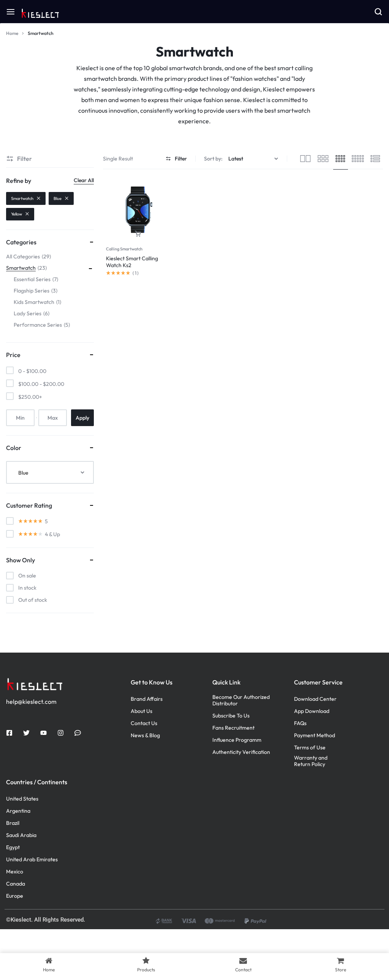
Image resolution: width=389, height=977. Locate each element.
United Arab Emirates (32, 859)
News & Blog (145, 735)
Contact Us (144, 723)
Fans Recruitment (233, 728)
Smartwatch (22, 198)
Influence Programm (236, 740)
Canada (15, 884)
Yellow (16, 214)
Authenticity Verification (241, 752)
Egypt (13, 847)
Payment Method (314, 735)
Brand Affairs (147, 699)
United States (22, 799)
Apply (82, 417)
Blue (58, 198)
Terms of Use (310, 747)
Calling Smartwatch (124, 249)
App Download (311, 711)
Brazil (12, 823)
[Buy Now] (138, 234)
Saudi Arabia (21, 835)
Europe (14, 896)
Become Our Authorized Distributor (241, 700)
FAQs (300, 723)
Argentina (18, 811)
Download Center (315, 699)
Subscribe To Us (231, 716)
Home (12, 33)
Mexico (14, 871)
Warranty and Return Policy (310, 761)
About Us (141, 711)
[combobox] (50, 472)
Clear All (84, 180)
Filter (181, 158)
